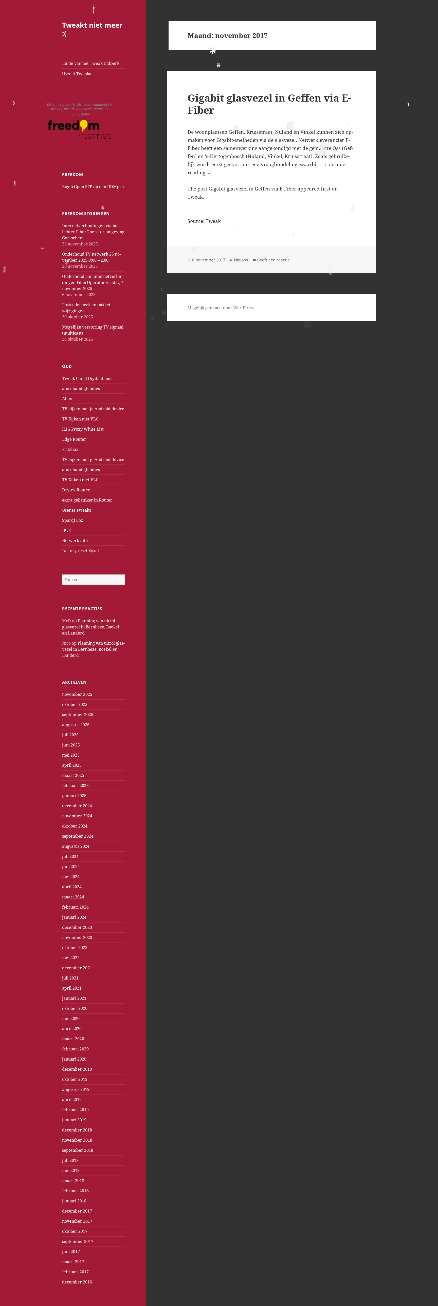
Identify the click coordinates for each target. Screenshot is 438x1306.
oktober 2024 (74, 826)
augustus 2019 (75, 1089)
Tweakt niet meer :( (92, 29)
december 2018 (77, 1130)
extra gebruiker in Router (87, 500)
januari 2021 (74, 998)
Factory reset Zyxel (80, 550)
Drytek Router (76, 490)
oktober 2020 (74, 1008)
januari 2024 (74, 917)
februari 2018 (75, 1191)
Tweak (195, 197)
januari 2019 (74, 1120)
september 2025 (77, 714)
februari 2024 (75, 907)
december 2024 (77, 806)
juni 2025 (71, 745)
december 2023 (77, 927)
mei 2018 (71, 1170)
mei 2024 (71, 876)
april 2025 (72, 765)
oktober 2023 (74, 947)
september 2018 (77, 1150)
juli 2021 (70, 978)
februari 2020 (75, 1049)
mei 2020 (71, 1018)
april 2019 (72, 1099)
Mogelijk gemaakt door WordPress (221, 308)
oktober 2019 (74, 1079)
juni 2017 (71, 1251)
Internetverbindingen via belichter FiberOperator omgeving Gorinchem (93, 232)
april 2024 (72, 887)
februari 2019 (75, 1109)
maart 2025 (73, 775)
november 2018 (77, 1140)
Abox (67, 398)
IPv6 (66, 530)
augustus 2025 (75, 724)
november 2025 (77, 694)
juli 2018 (70, 1160)
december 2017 (77, 1211)
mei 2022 (71, 958)
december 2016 (77, 1282)
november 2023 (77, 937)
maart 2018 (73, 1180)
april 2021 (72, 988)
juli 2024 (70, 856)
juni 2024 (71, 866)
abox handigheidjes (81, 388)
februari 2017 (75, 1272)
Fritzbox (70, 449)
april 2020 (72, 1028)
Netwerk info (75, 540)
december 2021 (77, 968)
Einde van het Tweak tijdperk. (91, 63)
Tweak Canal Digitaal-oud (87, 378)
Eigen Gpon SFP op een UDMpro (93, 186)
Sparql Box (72, 520)
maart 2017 (73, 1261)
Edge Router (74, 439)
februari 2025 (75, 785)
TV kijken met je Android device (93, 409)
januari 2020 (74, 1059)
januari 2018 (74, 1201)
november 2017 (77, 1221)
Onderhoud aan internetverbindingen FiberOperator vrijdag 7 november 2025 (93, 282)
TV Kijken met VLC (80, 419)
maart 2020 (73, 1039)
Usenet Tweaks (76, 73)
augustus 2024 (75, 846)
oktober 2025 (74, 704)
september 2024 (77, 836)
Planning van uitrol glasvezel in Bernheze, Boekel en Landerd (90, 627)
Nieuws (241, 260)
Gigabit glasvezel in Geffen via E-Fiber (269, 104)
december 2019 (77, 1069)
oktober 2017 (74, 1231)
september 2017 (77, 1241)
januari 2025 (74, 795)
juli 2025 (70, 735)
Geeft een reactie (273, 260)
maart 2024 (73, 897)
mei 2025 (71, 755)
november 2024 (77, 816)
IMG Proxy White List (83, 429)
